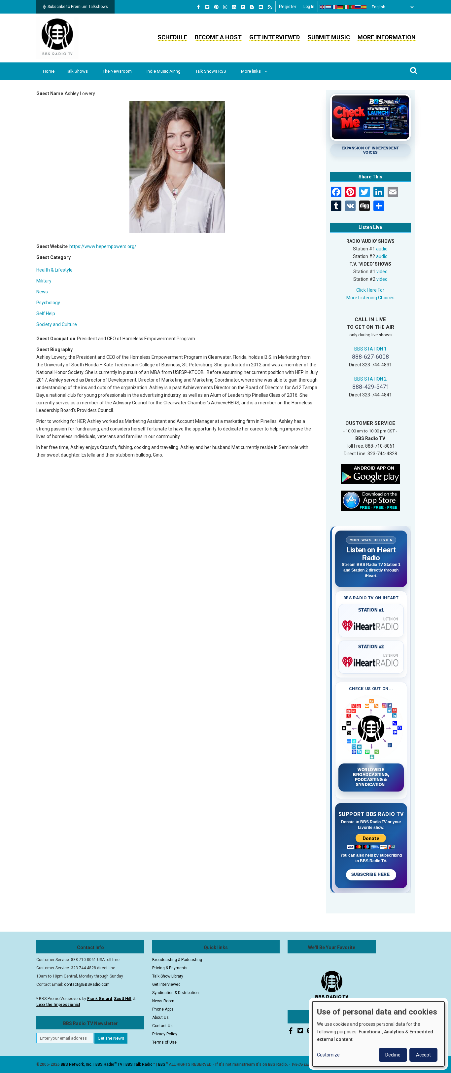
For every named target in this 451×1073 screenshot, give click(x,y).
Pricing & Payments (170, 968)
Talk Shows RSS (210, 71)
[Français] (334, 7)
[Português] (352, 7)
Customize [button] (328, 1054)
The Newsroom (117, 71)
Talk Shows (77, 71)
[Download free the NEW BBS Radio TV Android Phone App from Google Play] (370, 473)
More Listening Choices (370, 297)
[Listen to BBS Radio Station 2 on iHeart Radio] (371, 661)
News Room (163, 1001)
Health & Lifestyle (54, 270)
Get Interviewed (274, 37)
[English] (323, 7)
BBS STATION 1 (370, 349)
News (42, 291)
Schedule (172, 37)
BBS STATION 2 (370, 379)
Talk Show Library (167, 976)
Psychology (48, 302)
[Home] (57, 37)
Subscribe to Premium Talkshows (78, 6)
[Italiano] (346, 7)
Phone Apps (163, 1009)
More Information (387, 37)
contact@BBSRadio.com (87, 984)
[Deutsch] (340, 7)
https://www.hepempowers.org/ (102, 246)
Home (48, 71)
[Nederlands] (328, 7)
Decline (392, 1054)
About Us (160, 1017)
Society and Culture (56, 324)
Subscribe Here (371, 874)
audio (382, 248)
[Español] (364, 7)
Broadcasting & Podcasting (177, 959)
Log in (308, 6)
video (382, 271)
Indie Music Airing (164, 71)
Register (287, 6)
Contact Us (162, 1025)
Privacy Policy (164, 1034)
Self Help (45, 313)
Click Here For (370, 290)
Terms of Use (164, 1042)
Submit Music (328, 37)
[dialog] (378, 1033)
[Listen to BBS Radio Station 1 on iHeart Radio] (371, 624)
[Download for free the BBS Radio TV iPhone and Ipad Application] (370, 500)
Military (44, 280)
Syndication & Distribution (175, 992)
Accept (423, 1054)
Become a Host (218, 37)
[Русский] (358, 7)
